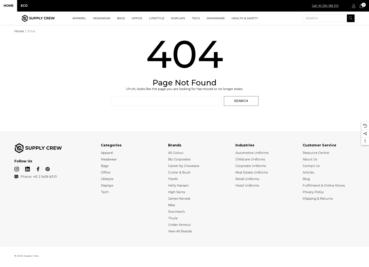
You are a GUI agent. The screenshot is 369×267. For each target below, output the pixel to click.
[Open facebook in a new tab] (37, 168)
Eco (24, 6)
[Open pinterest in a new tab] (47, 168)
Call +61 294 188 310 (325, 6)
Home (8, 6)
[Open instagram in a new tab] (16, 168)
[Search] (351, 18)
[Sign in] (353, 5)
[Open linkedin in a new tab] (28, 168)
